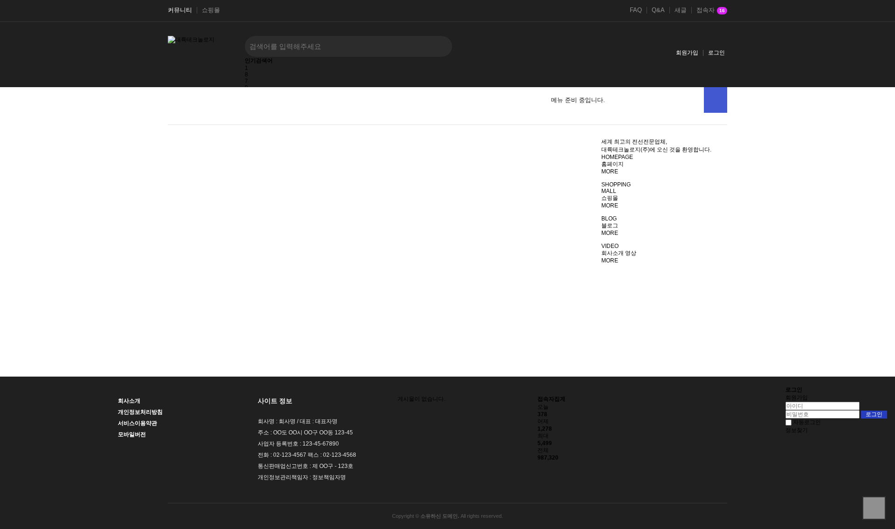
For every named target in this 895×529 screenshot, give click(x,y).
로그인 (716, 52)
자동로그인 (807, 422)
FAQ (636, 10)
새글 (681, 10)
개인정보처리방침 (140, 412)
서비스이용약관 (137, 423)
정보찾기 (796, 430)
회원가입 (687, 52)
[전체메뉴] (715, 100)
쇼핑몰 (211, 10)
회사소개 (129, 401)
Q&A (658, 10)
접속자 (710, 10)
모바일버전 (132, 434)
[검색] (438, 46)
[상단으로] (874, 508)
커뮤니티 (180, 10)
